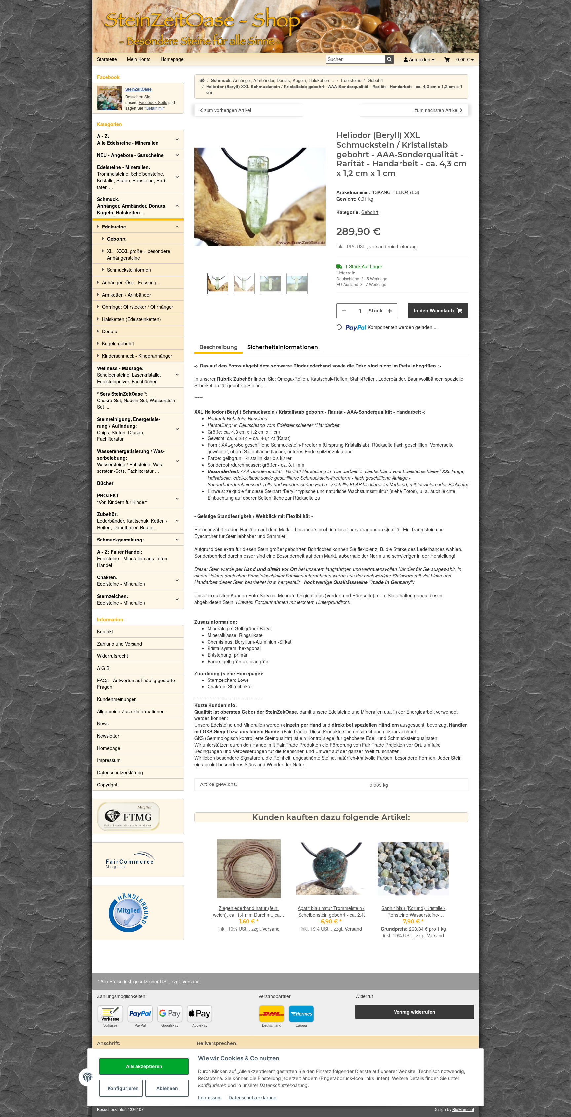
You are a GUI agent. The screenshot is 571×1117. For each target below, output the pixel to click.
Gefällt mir (155, 108)
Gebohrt (369, 212)
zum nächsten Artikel (437, 110)
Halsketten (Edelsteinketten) (131, 319)
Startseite (107, 59)
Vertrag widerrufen (414, 1011)
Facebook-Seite (153, 102)
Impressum (210, 1097)
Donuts (109, 331)
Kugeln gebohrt (118, 343)
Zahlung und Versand (119, 643)
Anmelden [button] (420, 59)
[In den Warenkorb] (199, 127)
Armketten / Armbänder (126, 294)
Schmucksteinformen (129, 269)
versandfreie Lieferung (393, 246)
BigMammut (463, 1109)
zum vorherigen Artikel (227, 110)
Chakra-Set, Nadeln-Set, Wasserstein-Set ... (137, 400)
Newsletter (108, 735)
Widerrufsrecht (112, 655)
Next (438, 890)
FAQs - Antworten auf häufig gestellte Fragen (136, 683)
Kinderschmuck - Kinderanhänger (137, 355)
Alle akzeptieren (144, 1066)
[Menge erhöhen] (389, 311)
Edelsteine (114, 226)
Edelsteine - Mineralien (121, 580)
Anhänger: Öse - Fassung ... (132, 282)
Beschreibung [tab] (218, 347)
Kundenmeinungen (117, 699)
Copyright (107, 784)
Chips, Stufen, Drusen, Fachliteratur (128, 429)
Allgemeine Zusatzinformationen (131, 711)
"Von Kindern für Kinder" (122, 498)
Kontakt (105, 631)
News (103, 723)
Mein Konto (139, 59)
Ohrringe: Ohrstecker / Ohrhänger (137, 306)
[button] (459, 59)
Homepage (172, 59)
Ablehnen (167, 1088)
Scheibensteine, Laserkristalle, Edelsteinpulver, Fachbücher (129, 375)
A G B (103, 668)
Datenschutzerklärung (253, 1097)
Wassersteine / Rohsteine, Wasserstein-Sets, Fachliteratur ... (131, 461)
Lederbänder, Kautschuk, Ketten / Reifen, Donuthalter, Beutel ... (132, 521)
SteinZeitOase (138, 89)
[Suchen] (389, 59)
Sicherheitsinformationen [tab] (282, 347)
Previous (223, 890)
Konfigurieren (123, 1088)
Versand (271, 928)
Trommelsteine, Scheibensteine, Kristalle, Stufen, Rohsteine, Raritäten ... (132, 177)
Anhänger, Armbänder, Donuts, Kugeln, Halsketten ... (132, 206)
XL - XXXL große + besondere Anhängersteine (138, 254)
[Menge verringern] (344, 311)
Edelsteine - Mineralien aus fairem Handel (133, 558)
